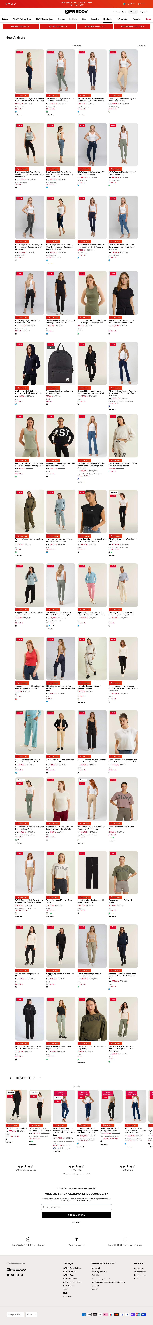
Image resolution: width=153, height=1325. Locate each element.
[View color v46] (78, 334)
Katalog (5, 19)
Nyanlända (107, 19)
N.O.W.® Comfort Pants (72, 1282)
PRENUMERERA (76, 1215)
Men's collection (122, 19)
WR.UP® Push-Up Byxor (22, 19)
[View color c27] (47, 552)
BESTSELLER (25, 1078)
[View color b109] (78, 112)
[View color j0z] (47, 260)
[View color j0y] (109, 406)
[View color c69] (78, 626)
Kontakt (137, 1279)
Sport (65, 1289)
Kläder (84, 19)
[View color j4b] (109, 260)
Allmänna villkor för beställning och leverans (108, 1282)
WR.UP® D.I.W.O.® (70, 1279)
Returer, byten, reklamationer (103, 1279)
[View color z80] (109, 112)
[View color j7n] (16, 187)
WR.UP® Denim (69, 1275)
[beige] (111, 837)
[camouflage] (51, 626)
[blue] (49, 626)
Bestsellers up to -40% (20, 26)
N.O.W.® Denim (69, 1286)
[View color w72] (109, 626)
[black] (53, 626)
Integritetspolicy (140, 1275)
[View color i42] (78, 699)
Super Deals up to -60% (94, 26)
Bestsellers (95, 19)
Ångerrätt (95, 1286)
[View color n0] (101, 1141)
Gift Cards (67, 1296)
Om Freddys (139, 1268)
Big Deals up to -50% (57, 26)
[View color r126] (16, 699)
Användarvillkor (140, 1272)
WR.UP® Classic (69, 1272)
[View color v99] (78, 987)
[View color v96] (47, 112)
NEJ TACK (76, 1222)
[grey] (62, 1148)
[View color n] (16, 334)
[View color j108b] (47, 187)
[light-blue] (58, 1148)
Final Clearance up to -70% (131, 26)
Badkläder (73, 19)
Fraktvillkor (96, 1275)
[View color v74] (16, 552)
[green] (111, 552)
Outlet (148, 19)
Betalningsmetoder (99, 1272)
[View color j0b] (16, 112)
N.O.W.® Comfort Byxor (44, 19)
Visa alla (76, 1086)
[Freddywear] (76, 12)
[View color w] (109, 773)
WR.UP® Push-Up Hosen (72, 1268)
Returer (94, 1289)
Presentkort (137, 19)
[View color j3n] (16, 260)
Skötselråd (96, 1268)
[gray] (60, 1148)
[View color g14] (47, 626)
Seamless (61, 19)
